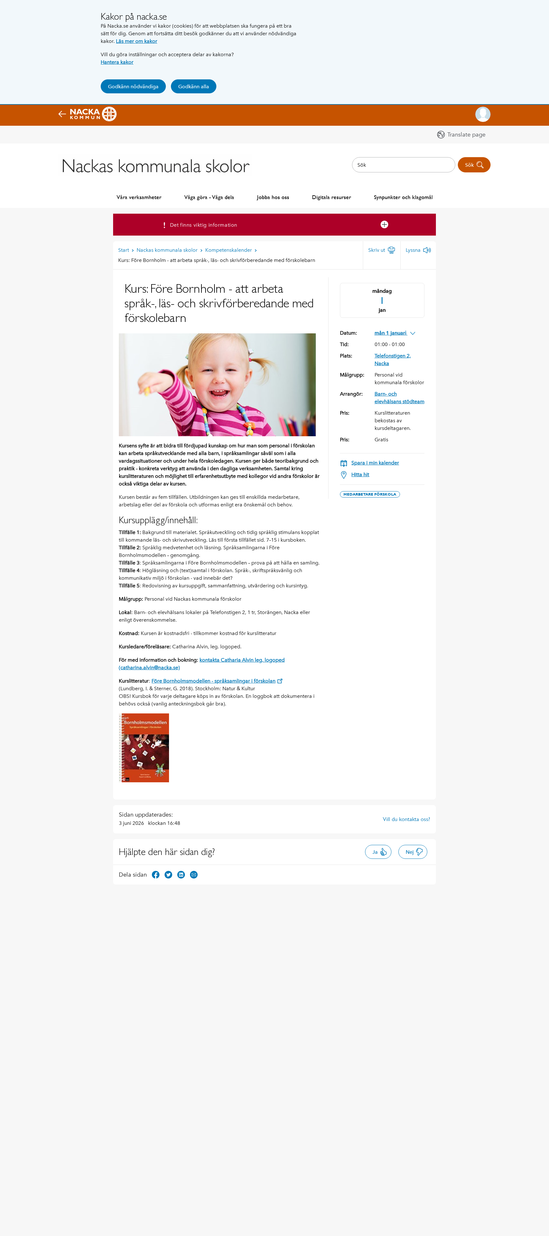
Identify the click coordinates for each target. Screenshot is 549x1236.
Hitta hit (360, 474)
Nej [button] (410, 852)
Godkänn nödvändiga (133, 87)
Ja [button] (375, 852)
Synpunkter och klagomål (403, 197)
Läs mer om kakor (136, 41)
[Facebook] (155, 874)
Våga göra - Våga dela (209, 197)
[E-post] (194, 874)
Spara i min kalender (375, 463)
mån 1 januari (391, 333)
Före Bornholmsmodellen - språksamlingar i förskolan (213, 681)
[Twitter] (168, 874)
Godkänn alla (193, 87)
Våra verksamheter (139, 197)
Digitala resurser (331, 197)
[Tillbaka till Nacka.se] (87, 114)
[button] (483, 114)
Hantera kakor (117, 62)
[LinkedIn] (181, 874)
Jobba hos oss (273, 197)
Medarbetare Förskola (369, 494)
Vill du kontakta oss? (406, 819)
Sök (469, 165)
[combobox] (403, 164)
